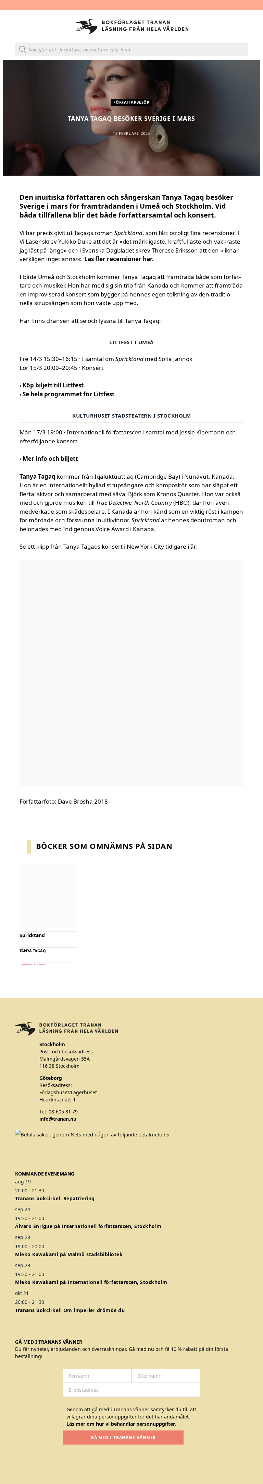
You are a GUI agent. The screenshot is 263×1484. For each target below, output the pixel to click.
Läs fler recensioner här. (119, 259)
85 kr (33, 965)
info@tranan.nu (57, 1118)
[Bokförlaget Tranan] (131, 26)
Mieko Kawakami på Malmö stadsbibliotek (69, 1254)
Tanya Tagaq (33, 950)
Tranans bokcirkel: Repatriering (55, 1198)
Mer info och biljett (50, 459)
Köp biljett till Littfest (53, 385)
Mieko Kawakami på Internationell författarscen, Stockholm (91, 1282)
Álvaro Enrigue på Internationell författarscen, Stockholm (88, 1226)
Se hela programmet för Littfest (68, 394)
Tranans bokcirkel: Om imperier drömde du (70, 1310)
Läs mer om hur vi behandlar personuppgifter (120, 1424)
